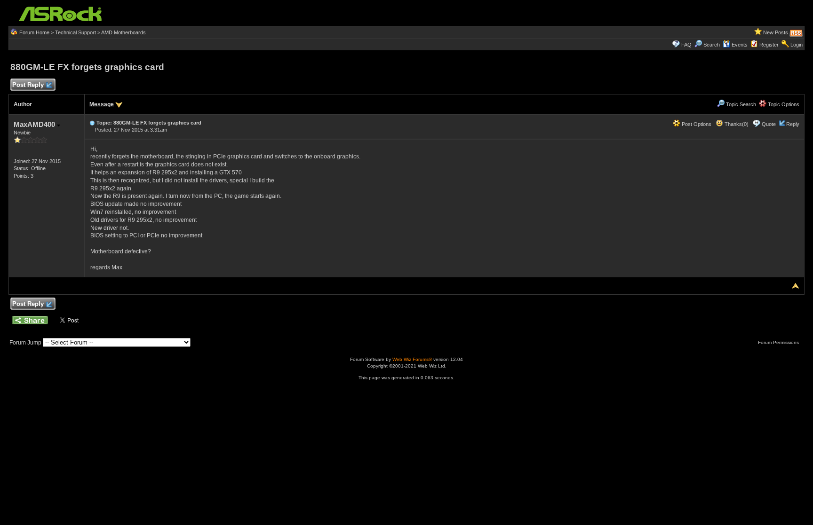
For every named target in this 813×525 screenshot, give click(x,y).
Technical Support (75, 32)
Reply (792, 124)
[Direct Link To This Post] (92, 122)
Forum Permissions (779, 342)
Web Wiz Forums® (412, 359)
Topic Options (782, 104)
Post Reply (28, 84)
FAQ (686, 44)
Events (740, 44)
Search (711, 44)
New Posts (775, 32)
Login (796, 44)
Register (769, 44)
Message (101, 104)
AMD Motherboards (123, 32)
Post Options (695, 124)
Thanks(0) (736, 124)
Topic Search (740, 104)
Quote (769, 124)
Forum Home (34, 32)
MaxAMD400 (35, 124)
